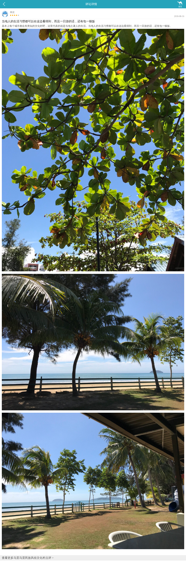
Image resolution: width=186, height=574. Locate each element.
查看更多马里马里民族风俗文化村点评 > (28, 557)
